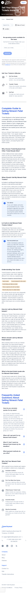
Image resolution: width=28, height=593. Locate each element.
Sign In (23, 2)
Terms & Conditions (7, 587)
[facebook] (3, 546)
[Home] (8, 2)
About (3, 555)
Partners (4, 560)
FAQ (3, 571)
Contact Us (7, 64)
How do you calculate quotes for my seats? (10, 409)
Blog (3, 557)
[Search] (12, 25)
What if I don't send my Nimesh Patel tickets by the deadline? (12, 444)
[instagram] (12, 546)
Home (3, 19)
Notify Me (7, 53)
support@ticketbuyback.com (12, 537)
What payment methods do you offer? (12, 452)
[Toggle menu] (2, 2)
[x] (17, 546)
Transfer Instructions (8, 574)
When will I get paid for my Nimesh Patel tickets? (11, 436)
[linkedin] (7, 546)
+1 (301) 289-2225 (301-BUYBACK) (14, 540)
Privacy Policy (18, 587)
